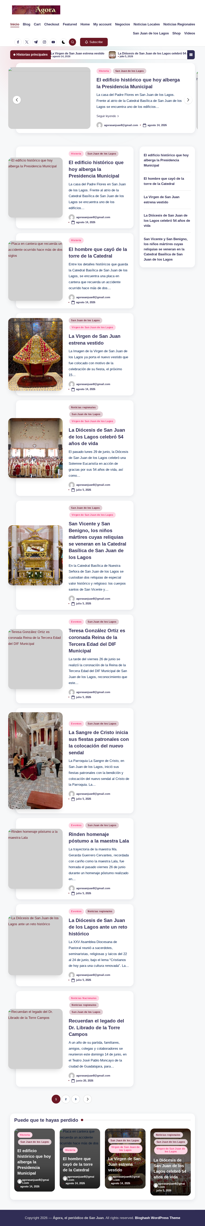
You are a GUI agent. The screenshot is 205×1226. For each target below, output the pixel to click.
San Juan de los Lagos (129, 71)
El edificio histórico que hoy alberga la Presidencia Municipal (96, 169)
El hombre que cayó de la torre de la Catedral (164, 181)
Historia (104, 71)
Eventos (76, 621)
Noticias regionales (83, 407)
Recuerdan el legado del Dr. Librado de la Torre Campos (96, 1027)
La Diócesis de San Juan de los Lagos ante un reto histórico (98, 927)
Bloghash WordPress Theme (157, 1218)
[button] (94, 42)
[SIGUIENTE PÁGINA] (87, 1099)
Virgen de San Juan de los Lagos (92, 327)
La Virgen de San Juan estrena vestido (161, 199)
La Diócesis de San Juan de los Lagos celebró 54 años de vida (132, 53)
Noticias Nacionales (84, 998)
